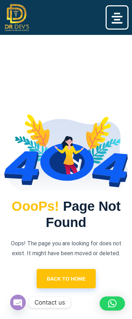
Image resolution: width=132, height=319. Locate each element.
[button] (117, 17)
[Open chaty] (18, 302)
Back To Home (66, 279)
